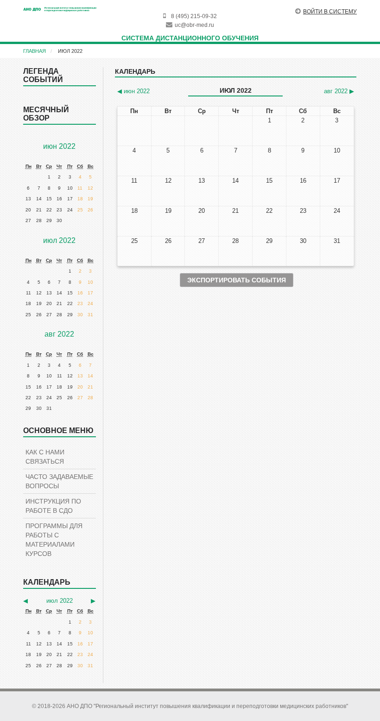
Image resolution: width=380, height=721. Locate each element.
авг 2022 (59, 334)
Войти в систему (330, 11)
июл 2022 (70, 51)
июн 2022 (59, 146)
